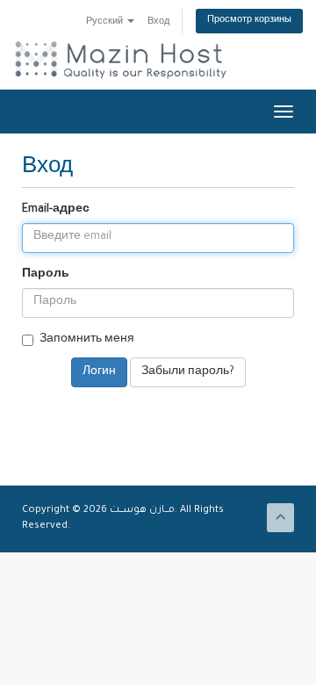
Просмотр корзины (249, 20)
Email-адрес (56, 210)
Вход (158, 22)
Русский (106, 22)
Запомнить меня (87, 340)
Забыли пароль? (187, 372)
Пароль (45, 275)
